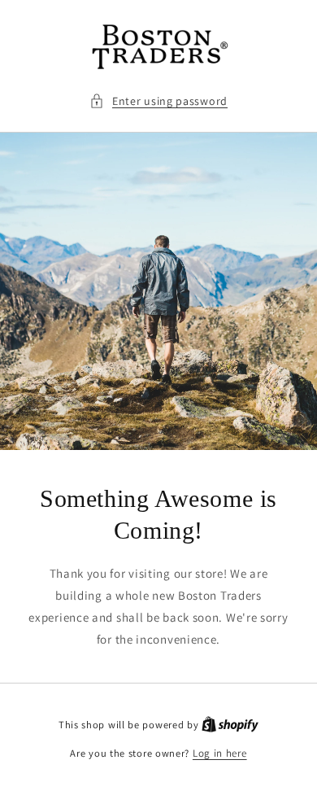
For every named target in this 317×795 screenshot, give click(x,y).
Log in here (220, 753)
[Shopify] (230, 725)
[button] (158, 101)
